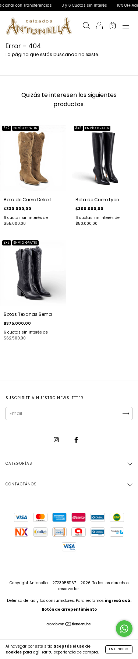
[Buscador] (86, 27)
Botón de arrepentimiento (69, 609)
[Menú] (126, 27)
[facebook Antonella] (76, 439)
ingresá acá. (118, 600)
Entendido (118, 649)
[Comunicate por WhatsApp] (124, 628)
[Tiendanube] (69, 625)
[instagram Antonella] (57, 439)
